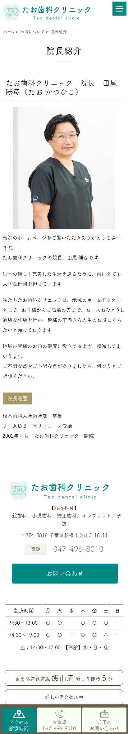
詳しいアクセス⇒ (64, 696)
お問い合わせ (65, 573)
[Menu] (119, 9)
